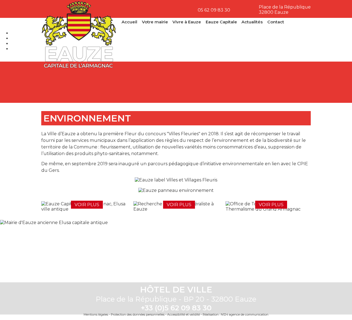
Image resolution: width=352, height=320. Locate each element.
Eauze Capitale (221, 21)
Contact (275, 21)
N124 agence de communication (244, 314)
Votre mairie (155, 21)
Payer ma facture (153, 82)
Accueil (129, 21)
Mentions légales (96, 314)
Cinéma (244, 82)
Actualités (252, 21)
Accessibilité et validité (183, 314)
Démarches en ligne (63, 82)
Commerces (289, 82)
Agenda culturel (108, 82)
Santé (199, 82)
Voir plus (87, 204)
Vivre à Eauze (186, 21)
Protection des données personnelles (137, 314)
